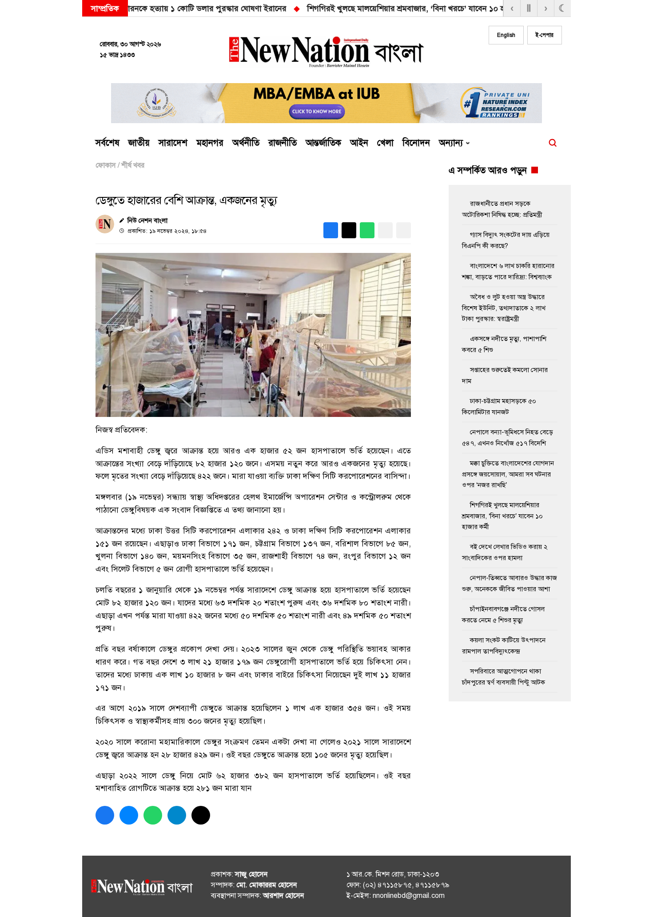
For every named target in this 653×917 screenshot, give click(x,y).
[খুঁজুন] (552, 143)
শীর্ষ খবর (132, 165)
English (506, 35)
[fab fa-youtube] (536, 60)
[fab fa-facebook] (500, 60)
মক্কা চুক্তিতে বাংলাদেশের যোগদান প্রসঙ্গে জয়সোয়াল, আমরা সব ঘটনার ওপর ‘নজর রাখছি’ (466, 8)
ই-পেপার (544, 35)
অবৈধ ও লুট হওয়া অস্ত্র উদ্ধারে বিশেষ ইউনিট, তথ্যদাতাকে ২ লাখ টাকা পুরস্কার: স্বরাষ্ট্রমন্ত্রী (503, 308)
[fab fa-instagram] (518, 60)
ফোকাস (106, 165)
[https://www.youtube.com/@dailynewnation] (539, 888)
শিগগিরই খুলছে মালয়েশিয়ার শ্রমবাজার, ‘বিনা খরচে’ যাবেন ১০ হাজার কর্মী (195, 8)
